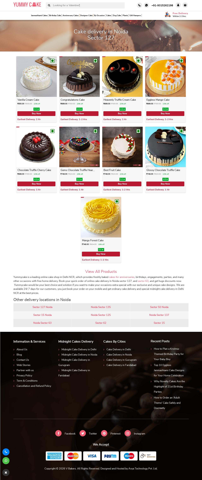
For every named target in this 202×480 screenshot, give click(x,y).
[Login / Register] (178, 5)
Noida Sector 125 (101, 315)
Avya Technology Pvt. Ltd (142, 468)
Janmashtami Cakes (39, 15)
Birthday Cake (55, 15)
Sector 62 (100, 323)
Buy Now (36, 113)
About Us (22, 349)
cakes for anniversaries (121, 277)
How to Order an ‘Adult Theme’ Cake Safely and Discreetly (167, 402)
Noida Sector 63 (42, 323)
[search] (49, 6)
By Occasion (99, 15)
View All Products (101, 272)
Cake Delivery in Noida (119, 354)
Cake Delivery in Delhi (119, 349)
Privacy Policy (24, 375)
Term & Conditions (27, 381)
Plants (125, 15)
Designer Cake (86, 15)
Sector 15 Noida (42, 315)
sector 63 (143, 281)
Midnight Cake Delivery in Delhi (79, 349)
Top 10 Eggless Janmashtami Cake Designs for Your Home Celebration (169, 370)
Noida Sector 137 (159, 315)
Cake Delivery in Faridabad (121, 365)
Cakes (108, 15)
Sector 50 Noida (159, 307)
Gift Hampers (135, 15)
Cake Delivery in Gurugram (122, 360)
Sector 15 (159, 323)
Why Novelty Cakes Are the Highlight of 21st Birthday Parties (169, 386)
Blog (19, 354)
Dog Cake (117, 15)
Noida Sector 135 (101, 307)
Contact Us (23, 360)
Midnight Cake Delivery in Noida (79, 354)
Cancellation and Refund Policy (34, 386)
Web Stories (23, 365)
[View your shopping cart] (185, 5)
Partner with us (25, 370)
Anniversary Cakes (71, 15)
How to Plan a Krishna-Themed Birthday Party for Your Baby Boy (169, 354)
